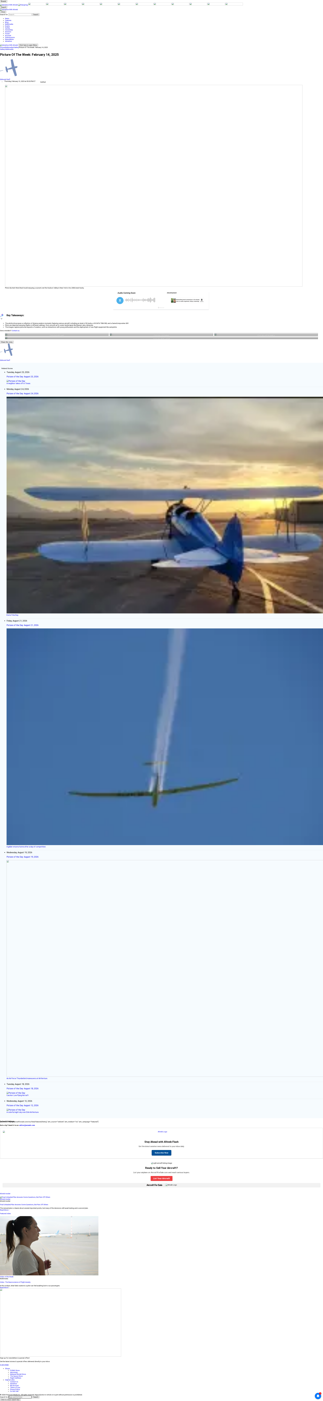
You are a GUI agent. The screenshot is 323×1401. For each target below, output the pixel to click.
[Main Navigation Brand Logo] (9, 9)
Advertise (13, 1384)
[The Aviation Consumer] (145, 5)
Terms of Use (15, 1387)
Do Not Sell (14, 1391)
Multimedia (9, 47)
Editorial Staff (5, 79)
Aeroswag (14, 1372)
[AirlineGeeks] (37, 5)
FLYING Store (15, 1370)
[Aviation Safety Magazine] (181, 5)
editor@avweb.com (27, 1125)
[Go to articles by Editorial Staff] (161, 68)
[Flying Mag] (23, 5)
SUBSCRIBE (4, 1365)
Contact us (15, 331)
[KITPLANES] (91, 5)
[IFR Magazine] (163, 5)
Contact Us (14, 1382)
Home (2, 47)
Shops (7, 1368)
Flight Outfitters (15, 1378)
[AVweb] (9, 5)
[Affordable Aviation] (127, 5)
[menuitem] (164, 18)
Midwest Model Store (18, 1374)
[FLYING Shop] (234, 5)
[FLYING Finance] (198, 5)
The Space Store (16, 1376)
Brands (3, 1)
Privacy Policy (15, 1389)
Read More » (4, 1210)
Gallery (16, 47)
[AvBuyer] (73, 5)
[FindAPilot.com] (216, 5)
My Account (14, 1385)
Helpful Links (10, 1380)
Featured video (5, 1213)
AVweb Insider (5, 1194)
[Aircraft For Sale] (55, 5)
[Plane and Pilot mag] (109, 5)
